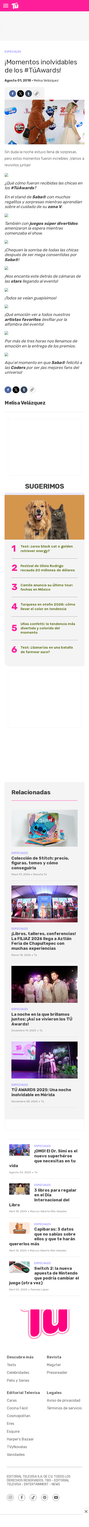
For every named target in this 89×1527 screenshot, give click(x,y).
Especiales (13, 51)
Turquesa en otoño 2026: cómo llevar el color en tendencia (48, 606)
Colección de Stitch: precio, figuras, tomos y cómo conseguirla (40, 863)
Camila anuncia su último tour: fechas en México (47, 587)
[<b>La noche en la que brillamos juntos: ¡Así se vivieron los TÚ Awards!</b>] (44, 984)
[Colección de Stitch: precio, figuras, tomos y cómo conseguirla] (44, 828)
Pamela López (40, 1289)
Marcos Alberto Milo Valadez (48, 1211)
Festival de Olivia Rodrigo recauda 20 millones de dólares (48, 568)
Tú (35, 955)
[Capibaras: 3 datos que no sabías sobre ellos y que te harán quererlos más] (19, 1228)
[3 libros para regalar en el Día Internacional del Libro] (19, 1189)
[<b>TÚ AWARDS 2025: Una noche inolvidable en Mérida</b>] (44, 1060)
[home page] (14, 5)
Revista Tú (40, 874)
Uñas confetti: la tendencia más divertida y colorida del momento (48, 628)
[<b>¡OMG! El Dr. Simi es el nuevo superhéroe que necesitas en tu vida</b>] (19, 1150)
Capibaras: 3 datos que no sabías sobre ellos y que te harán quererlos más (42, 1236)
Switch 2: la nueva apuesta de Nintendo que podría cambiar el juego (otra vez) (44, 1276)
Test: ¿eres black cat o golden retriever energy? (47, 548)
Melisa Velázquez (46, 80)
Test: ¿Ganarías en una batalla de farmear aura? (47, 649)
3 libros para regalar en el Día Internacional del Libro (43, 1197)
